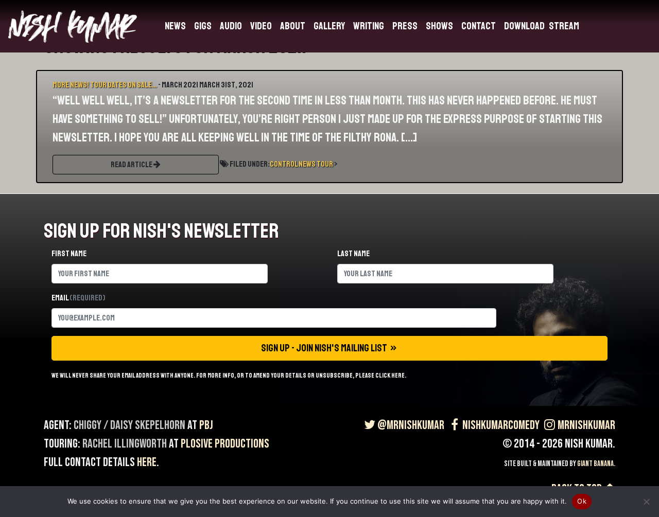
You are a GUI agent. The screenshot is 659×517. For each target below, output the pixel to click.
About (292, 26)
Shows (439, 26)
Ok (581, 501)
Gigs (203, 26)
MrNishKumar (586, 425)
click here (390, 375)
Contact (478, 26)
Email (78, 298)
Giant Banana (595, 464)
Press (405, 26)
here (147, 462)
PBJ (206, 425)
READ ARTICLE (132, 164)
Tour (325, 164)
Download (524, 26)
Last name (353, 253)
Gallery (329, 26)
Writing (368, 26)
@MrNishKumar (410, 425)
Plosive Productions (225, 443)
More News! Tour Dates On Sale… (105, 85)
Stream (564, 26)
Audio (231, 26)
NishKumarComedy (501, 425)
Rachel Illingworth (124, 443)
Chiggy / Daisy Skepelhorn (129, 425)
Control (284, 164)
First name (68, 253)
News (175, 26)
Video (261, 26)
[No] (646, 501)
